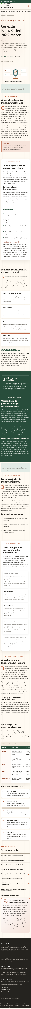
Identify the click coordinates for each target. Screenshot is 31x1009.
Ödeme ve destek (15, 11)
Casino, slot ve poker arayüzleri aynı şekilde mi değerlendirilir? (13, 889)
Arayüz (8, 11)
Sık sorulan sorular (5, 991)
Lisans (3, 11)
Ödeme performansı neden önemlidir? (12, 869)
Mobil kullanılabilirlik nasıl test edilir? (12, 864)
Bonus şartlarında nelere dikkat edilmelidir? (13, 874)
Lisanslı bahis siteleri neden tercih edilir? (13, 860)
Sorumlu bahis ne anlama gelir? (10, 895)
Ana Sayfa (3, 15)
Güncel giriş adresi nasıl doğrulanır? (11, 878)
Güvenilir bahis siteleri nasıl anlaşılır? (12, 855)
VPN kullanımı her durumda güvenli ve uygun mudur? (12, 883)
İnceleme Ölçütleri (10, 15)
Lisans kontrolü (4, 987)
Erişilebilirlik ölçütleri (5, 989)
